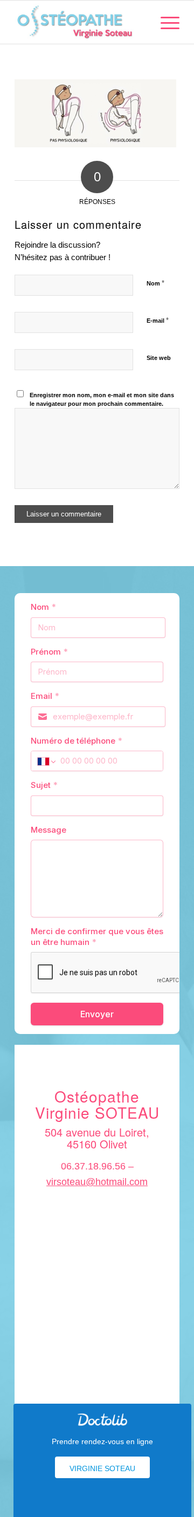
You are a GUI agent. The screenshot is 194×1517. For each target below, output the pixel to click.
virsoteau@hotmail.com (97, 1181)
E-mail (158, 320)
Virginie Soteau (102, 1468)
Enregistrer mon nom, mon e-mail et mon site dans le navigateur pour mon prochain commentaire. (102, 399)
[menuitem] (164, 22)
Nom (155, 283)
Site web (159, 358)
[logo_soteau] (81, 22)
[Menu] (164, 22)
